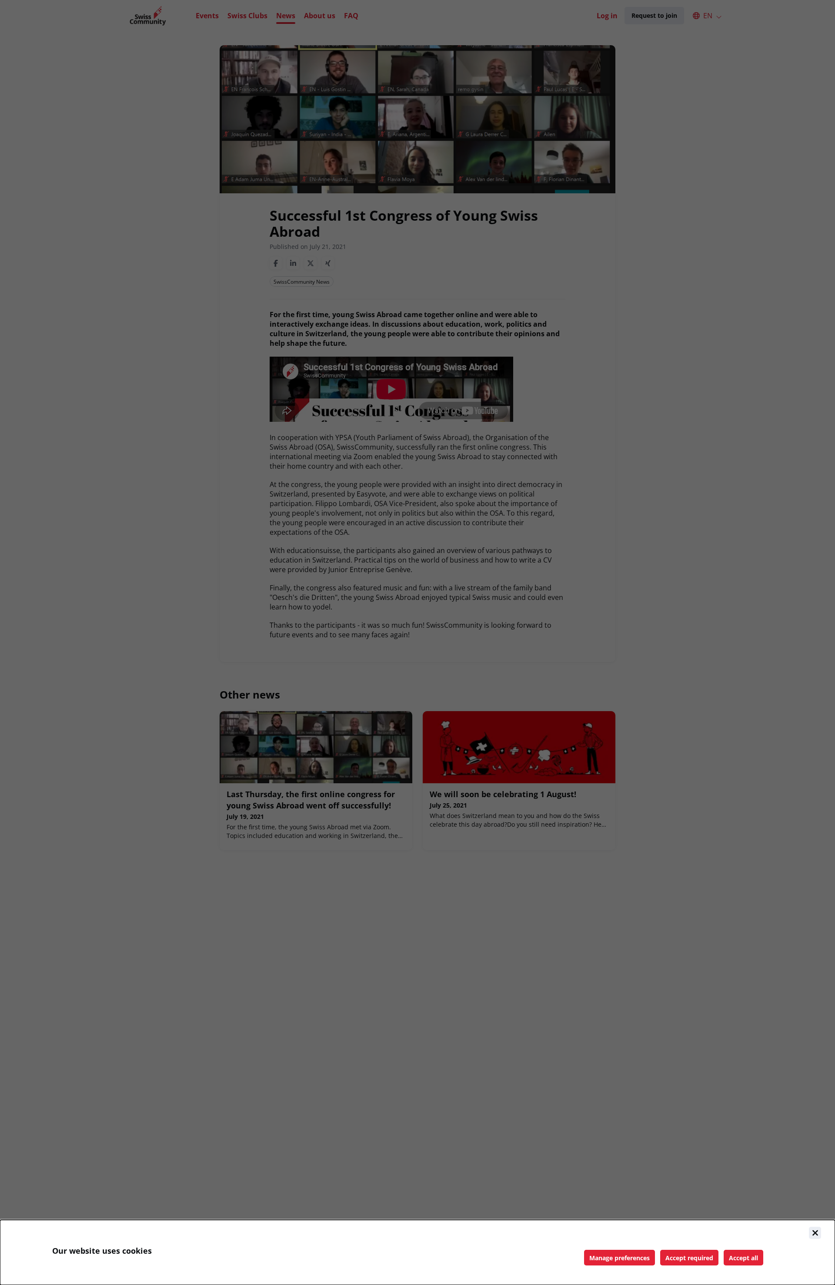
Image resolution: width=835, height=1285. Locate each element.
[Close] (815, 1233)
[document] (417, 1252)
